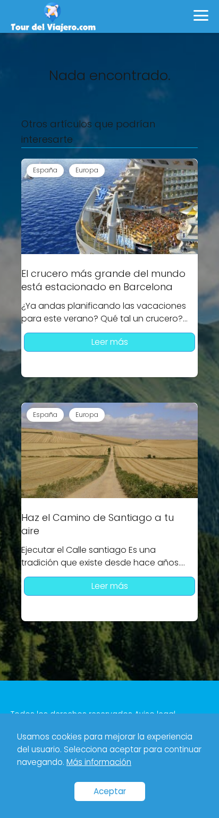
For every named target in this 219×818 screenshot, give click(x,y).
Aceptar (110, 791)
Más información (98, 762)
